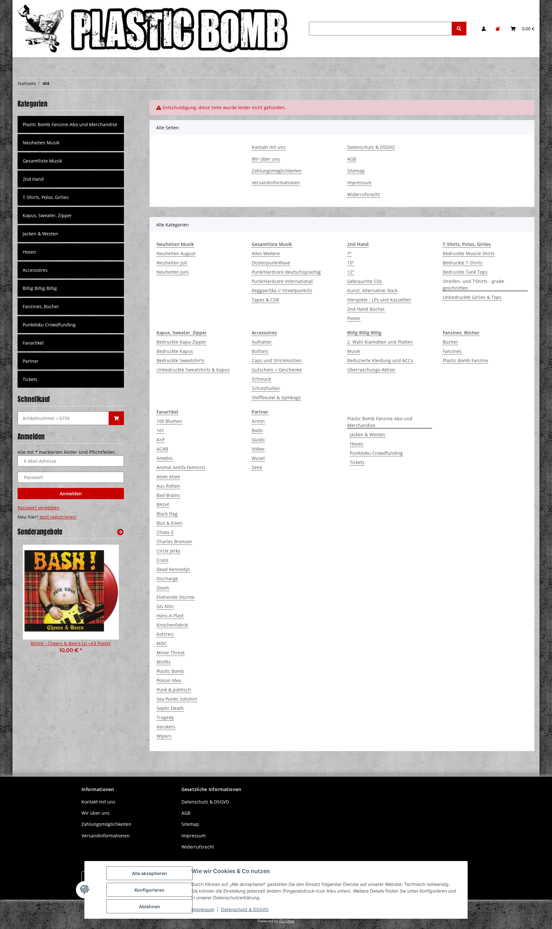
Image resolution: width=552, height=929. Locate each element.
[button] (484, 29)
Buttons (260, 351)
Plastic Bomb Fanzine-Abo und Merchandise (379, 421)
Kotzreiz (165, 634)
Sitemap (356, 171)
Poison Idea (169, 680)
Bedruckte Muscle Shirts (469, 253)
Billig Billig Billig (40, 288)
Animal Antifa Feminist (181, 467)
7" (349, 253)
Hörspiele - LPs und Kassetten (379, 300)
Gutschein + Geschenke (277, 370)
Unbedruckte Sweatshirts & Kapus (193, 370)
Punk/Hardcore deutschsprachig (286, 272)
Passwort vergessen (39, 508)
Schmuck (261, 379)
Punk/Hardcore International (282, 281)
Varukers (166, 727)
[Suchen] (459, 28)
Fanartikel (33, 343)
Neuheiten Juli (172, 263)
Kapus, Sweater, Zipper (47, 215)
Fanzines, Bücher (41, 306)
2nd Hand (33, 179)
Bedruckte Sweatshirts (180, 360)
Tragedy (165, 717)
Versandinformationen (276, 182)
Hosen (356, 444)
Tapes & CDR (265, 300)
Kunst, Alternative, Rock (372, 290)
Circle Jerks (168, 551)
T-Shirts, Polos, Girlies (46, 197)
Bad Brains (168, 495)
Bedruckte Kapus (175, 351)
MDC (162, 643)
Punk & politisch (174, 690)
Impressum (359, 182)
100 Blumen (169, 421)
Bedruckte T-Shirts (462, 263)
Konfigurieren (149, 890)
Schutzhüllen (266, 388)
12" (350, 272)
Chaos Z (165, 532)
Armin (258, 421)
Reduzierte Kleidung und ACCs (380, 360)
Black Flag (167, 514)
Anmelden (71, 494)
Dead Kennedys (173, 569)
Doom (163, 588)
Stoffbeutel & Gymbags (276, 397)
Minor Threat (171, 653)
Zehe (257, 467)
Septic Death (170, 708)
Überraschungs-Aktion (371, 370)
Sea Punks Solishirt (177, 699)
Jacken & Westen (367, 434)
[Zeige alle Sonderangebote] (120, 532)
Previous (33, 603)
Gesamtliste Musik (42, 161)
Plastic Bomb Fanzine (465, 360)
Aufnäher (262, 342)
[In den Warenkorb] (116, 418)
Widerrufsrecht (363, 194)
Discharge (167, 578)
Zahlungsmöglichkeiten (277, 171)
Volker (258, 449)
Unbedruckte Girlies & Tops (472, 297)
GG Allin (165, 606)
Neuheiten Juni (173, 272)
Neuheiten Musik (41, 143)
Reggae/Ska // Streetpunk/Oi (282, 290)
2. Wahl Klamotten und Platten (380, 342)
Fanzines (452, 351)
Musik (353, 351)
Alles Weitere (266, 253)
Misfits (164, 662)
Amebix (164, 458)
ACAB (162, 449)
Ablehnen (149, 906)
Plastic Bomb (170, 671)
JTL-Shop (287, 921)
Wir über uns (266, 159)
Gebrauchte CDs (364, 281)
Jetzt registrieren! (58, 517)
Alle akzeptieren (149, 873)
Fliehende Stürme (176, 597)
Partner (31, 361)
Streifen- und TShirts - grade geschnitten (473, 284)
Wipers (164, 736)
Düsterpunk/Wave (271, 263)
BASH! (163, 504)
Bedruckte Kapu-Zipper (181, 342)
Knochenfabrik (172, 625)
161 (160, 430)
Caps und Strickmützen (277, 360)
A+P (161, 440)
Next (108, 603)
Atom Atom (168, 477)
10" (350, 263)
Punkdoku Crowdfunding (376, 453)
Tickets (357, 462)
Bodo (257, 430)
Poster (354, 318)
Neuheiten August (176, 253)
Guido (258, 440)
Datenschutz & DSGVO (371, 147)
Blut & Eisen (169, 523)
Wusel (258, 458)
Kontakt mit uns (269, 147)
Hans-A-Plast (170, 616)
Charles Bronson (174, 541)
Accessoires (35, 270)
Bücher (450, 342)
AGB (351, 159)
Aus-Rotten (168, 486)
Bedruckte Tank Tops (465, 272)
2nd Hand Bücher (366, 309)
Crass (162, 560)
